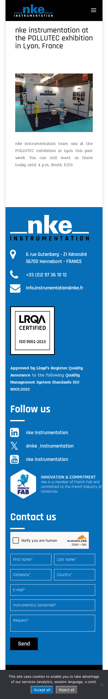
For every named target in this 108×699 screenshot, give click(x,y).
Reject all (66, 690)
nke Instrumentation (47, 432)
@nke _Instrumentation (50, 446)
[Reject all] (101, 684)
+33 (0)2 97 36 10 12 (46, 275)
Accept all (42, 690)
